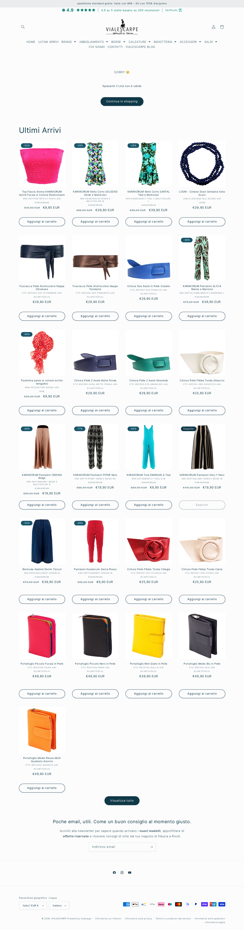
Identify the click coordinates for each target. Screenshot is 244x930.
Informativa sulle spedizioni (210, 918)
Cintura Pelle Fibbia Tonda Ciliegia (148, 569)
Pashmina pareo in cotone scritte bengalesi (42, 382)
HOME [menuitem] (31, 42)
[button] (23, 27)
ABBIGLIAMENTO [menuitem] (91, 42)
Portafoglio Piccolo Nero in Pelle (95, 663)
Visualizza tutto (122, 800)
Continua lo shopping (122, 101)
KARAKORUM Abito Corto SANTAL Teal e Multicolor (149, 193)
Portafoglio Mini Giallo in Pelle (148, 663)
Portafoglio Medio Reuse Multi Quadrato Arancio (42, 760)
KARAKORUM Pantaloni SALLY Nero (202, 474)
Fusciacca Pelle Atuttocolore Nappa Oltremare (41, 288)
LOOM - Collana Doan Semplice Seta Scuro (202, 193)
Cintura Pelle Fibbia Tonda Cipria (202, 569)
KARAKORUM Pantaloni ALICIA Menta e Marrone (202, 288)
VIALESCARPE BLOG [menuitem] (140, 47)
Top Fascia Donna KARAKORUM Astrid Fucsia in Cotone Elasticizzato (42, 193)
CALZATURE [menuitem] (137, 42)
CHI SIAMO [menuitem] (97, 47)
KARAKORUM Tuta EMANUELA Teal (149, 474)
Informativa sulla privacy (138, 918)
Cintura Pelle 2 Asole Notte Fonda (95, 380)
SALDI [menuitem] (208, 42)
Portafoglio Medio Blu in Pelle (202, 663)
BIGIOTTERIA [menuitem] (163, 42)
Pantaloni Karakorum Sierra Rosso (95, 569)
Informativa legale (215, 922)
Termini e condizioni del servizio (173, 918)
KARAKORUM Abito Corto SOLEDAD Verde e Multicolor (95, 193)
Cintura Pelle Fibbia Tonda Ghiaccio (202, 380)
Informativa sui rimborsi (108, 918)
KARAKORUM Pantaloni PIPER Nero (95, 474)
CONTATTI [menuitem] (115, 47)
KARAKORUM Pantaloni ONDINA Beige (42, 476)
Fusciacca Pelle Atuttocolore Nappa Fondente (95, 288)
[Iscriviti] (151, 847)
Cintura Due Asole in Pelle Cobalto (148, 286)
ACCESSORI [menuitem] (188, 42)
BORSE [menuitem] (116, 42)
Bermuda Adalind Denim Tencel (42, 569)
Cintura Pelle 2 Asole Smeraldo (148, 380)
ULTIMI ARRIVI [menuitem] (48, 42)
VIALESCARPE (58, 918)
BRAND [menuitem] (66, 42)
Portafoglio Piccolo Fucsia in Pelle (42, 663)
